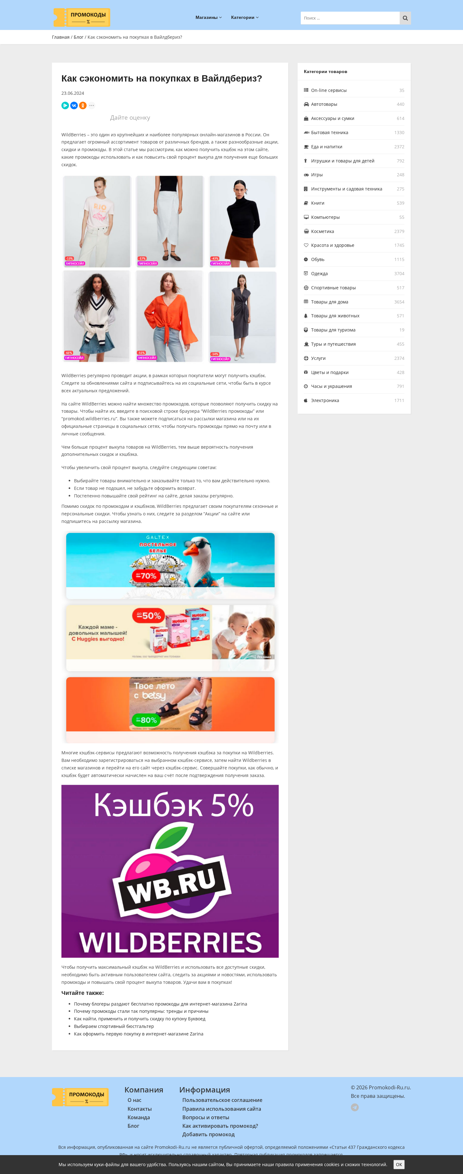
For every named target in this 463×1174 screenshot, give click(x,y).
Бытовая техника (329, 132)
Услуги (318, 358)
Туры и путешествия (333, 344)
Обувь (317, 259)
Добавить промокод (208, 1134)
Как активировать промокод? (220, 1125)
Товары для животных (335, 316)
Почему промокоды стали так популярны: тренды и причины (141, 1011)
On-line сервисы (329, 90)
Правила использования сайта (221, 1108)
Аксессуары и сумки (332, 118)
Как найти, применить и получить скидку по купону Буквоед (139, 1019)
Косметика (322, 231)
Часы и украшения (331, 386)
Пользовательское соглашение (222, 1100)
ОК (399, 1164)
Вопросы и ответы (205, 1117)
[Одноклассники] (83, 105)
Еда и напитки (326, 147)
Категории (243, 17)
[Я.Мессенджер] (65, 105)
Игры (317, 175)
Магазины (207, 17)
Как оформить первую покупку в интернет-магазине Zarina (138, 1034)
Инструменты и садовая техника (346, 189)
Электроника (325, 400)
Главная (61, 37)
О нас (134, 1100)
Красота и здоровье (332, 245)
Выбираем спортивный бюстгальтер (114, 1026)
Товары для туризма (333, 330)
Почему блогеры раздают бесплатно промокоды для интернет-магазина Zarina (160, 1004)
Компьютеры (325, 217)
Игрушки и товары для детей (342, 161)
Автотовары (324, 104)
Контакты (140, 1108)
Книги (317, 203)
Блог (78, 37)
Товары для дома (329, 302)
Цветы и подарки (330, 372)
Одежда (319, 273)
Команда (139, 1117)
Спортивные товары (333, 288)
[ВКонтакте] (74, 105)
